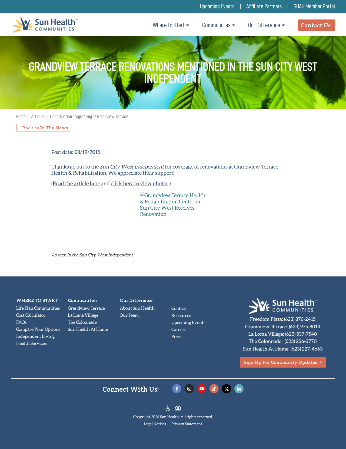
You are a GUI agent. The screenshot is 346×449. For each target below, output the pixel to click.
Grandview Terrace (86, 308)
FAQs (21, 322)
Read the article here (76, 183)
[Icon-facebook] (176, 388)
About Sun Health (137, 308)
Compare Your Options (38, 329)
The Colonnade (82, 322)
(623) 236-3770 (301, 341)
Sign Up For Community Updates (280, 362)
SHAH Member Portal (314, 6)
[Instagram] (189, 388)
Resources (181, 315)
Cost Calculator (30, 315)
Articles (38, 116)
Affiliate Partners (264, 6)
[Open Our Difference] (283, 25)
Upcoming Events (217, 6)
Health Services (31, 343)
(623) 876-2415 (299, 319)
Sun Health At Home (88, 329)
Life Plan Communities (38, 308)
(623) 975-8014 (304, 326)
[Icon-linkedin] (239, 388)
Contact (178, 308)
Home (21, 116)
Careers (178, 329)
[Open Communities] (233, 25)
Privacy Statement (186, 423)
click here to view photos (139, 183)
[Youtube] (201, 388)
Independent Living (35, 336)
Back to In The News (45, 127)
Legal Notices (155, 423)
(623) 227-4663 (307, 349)
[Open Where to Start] (187, 25)
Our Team (129, 315)
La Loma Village (83, 315)
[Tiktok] (214, 388)
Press (176, 336)
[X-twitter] (226, 388)
